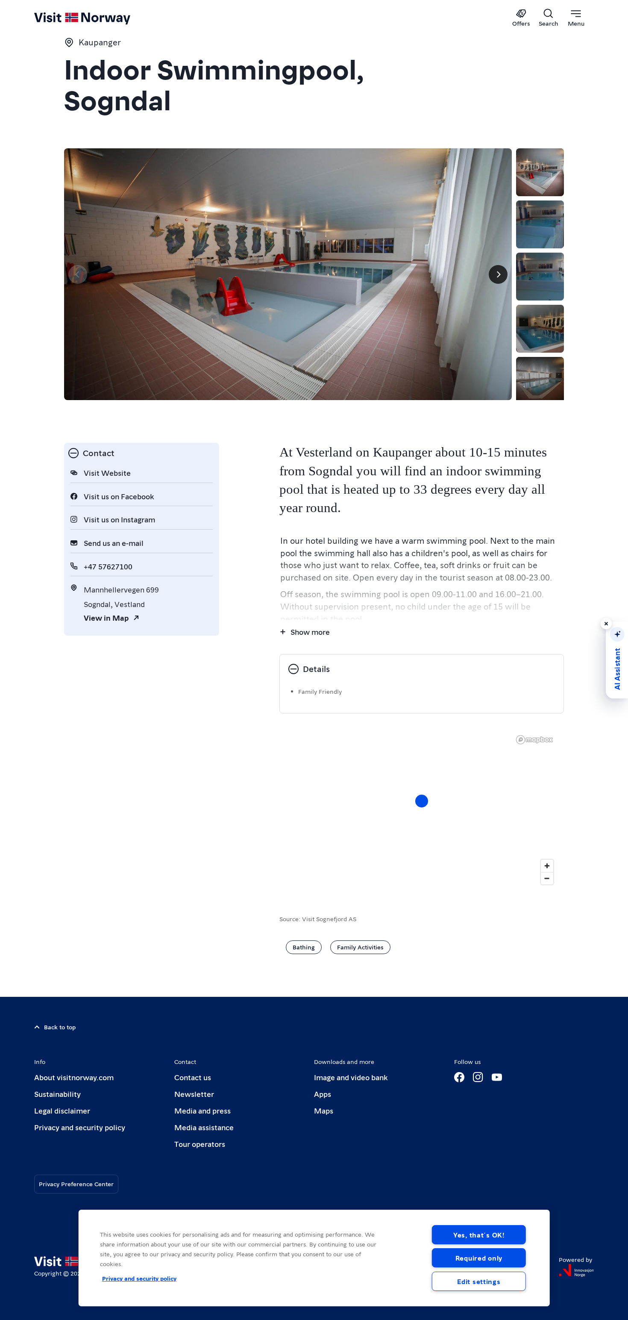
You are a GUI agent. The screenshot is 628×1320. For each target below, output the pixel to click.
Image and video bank (350, 1077)
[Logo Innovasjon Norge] (576, 1270)
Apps (322, 1094)
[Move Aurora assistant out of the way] (606, 623)
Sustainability (57, 1094)
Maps (323, 1110)
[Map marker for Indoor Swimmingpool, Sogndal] (421, 801)
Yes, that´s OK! (479, 1234)
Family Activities (360, 947)
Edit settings (478, 1281)
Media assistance (204, 1127)
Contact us (192, 1077)
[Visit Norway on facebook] (459, 1077)
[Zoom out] (547, 878)
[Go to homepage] (96, 18)
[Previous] (77, 274)
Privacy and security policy (79, 1127)
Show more (310, 631)
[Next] (498, 274)
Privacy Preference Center (76, 1183)
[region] (314, 1258)
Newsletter (194, 1094)
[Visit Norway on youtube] (497, 1077)
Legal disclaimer (62, 1110)
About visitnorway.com (74, 1077)
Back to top (60, 1027)
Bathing (304, 947)
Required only (478, 1257)
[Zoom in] (547, 866)
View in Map (106, 617)
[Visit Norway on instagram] (478, 1077)
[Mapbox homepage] (534, 740)
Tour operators (199, 1144)
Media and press (202, 1110)
